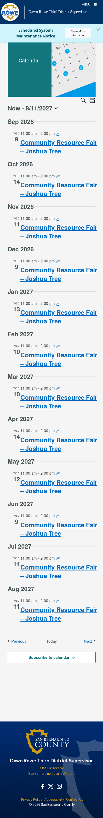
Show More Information (78, 33)
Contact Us (74, 799)
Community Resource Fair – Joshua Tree (58, 146)
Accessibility (54, 799)
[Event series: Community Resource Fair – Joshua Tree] (58, 134)
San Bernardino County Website (51, 774)
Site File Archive (52, 768)
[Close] (98, 29)
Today (51, 641)
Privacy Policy (31, 799)
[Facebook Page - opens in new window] (43, 786)
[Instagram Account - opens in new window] (59, 786)
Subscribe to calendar (49, 657)
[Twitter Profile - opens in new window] (51, 786)
